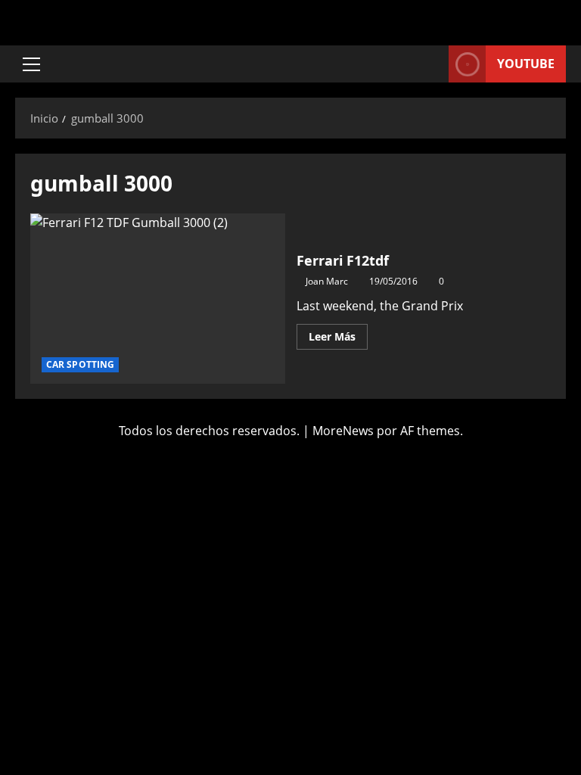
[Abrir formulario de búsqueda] (432, 64)
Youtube (526, 63)
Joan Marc (327, 281)
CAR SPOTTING (80, 364)
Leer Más (338, 334)
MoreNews (343, 430)
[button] (31, 64)
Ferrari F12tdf (157, 298)
